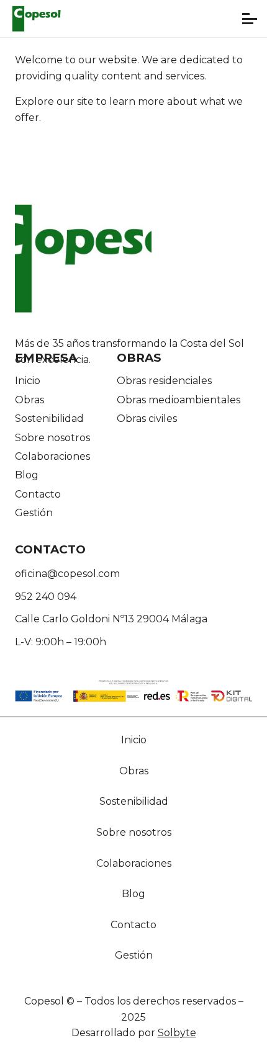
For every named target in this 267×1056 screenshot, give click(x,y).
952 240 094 (45, 596)
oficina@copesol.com (67, 573)
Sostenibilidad (49, 418)
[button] (249, 18)
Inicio (27, 381)
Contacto (38, 494)
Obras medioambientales (178, 400)
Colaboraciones (52, 456)
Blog (26, 475)
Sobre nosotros (52, 438)
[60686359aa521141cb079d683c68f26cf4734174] (36, 18)
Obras (29, 400)
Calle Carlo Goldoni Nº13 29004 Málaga (111, 619)
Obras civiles (147, 418)
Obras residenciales (164, 381)
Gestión (34, 513)
